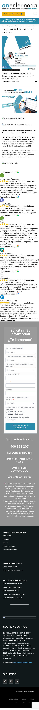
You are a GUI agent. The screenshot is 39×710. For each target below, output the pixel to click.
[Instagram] (11, 681)
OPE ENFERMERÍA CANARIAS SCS (11, 70)
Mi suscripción (31, 702)
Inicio (3, 26)
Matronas (6, 539)
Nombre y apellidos (12, 374)
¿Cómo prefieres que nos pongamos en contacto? (20, 408)
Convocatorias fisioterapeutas (14, 594)
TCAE (5, 543)
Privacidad (32, 699)
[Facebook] (5, 681)
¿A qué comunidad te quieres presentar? (20, 356)
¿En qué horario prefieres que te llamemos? (17, 398)
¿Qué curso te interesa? (14, 348)
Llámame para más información (20, 426)
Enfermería (7, 536)
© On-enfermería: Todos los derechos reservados (25, 691)
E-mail (8, 382)
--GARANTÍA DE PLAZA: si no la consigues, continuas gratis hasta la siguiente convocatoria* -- (19, 21)
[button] (35, 14)
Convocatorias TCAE (11, 591)
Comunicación (6, 81)
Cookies (16, 702)
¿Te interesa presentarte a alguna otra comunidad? (19, 365)
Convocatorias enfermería (12, 584)
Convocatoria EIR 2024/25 (13, 598)
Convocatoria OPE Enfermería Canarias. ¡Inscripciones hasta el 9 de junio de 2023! (18, 76)
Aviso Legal (24, 699)
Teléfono (9, 389)
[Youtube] (17, 681)
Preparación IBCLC (10, 567)
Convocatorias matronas (12, 587)
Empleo (23, 702)
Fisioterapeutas (9, 546)
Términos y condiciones (13, 699)
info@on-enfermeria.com (22, 663)
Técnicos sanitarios (10, 550)
